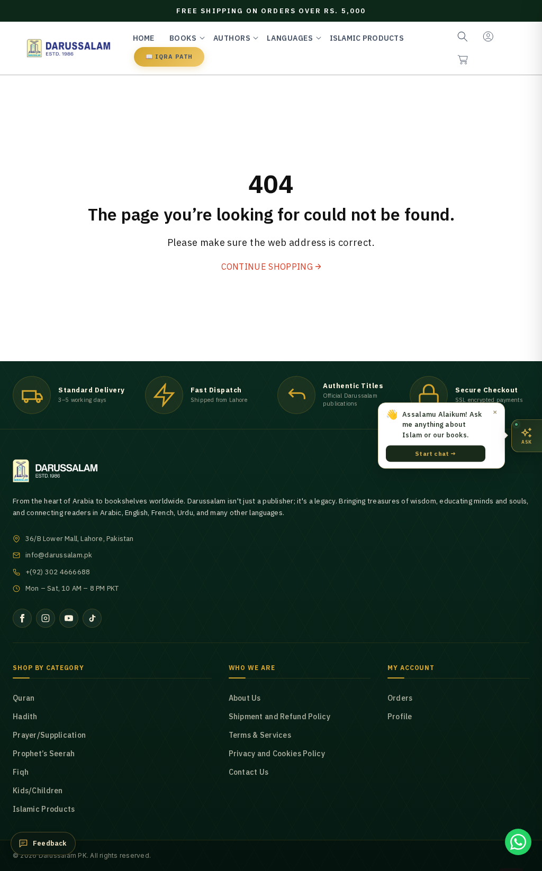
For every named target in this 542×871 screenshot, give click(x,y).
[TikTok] (92, 618)
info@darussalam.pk (59, 555)
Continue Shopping (267, 266)
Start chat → (435, 453)
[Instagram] (45, 618)
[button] (462, 59)
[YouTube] (68, 618)
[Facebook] (22, 618)
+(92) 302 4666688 (57, 571)
